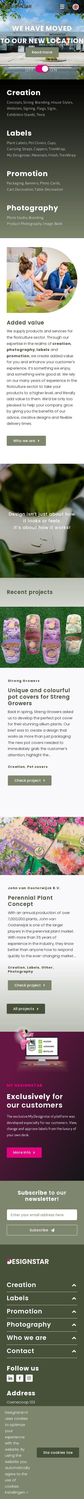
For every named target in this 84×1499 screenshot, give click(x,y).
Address (21, 1393)
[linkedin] (10, 1378)
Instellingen (15, 1492)
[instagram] (29, 1378)
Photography (32, 208)
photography (21, 349)
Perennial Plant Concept (30, 901)
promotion (18, 356)
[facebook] (19, 1378)
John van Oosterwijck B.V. (34, 888)
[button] (42, 1285)
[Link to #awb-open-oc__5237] (76, 7)
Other (47, 967)
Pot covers (37, 766)
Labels (19, 133)
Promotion (27, 174)
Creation (24, 93)
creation (61, 343)
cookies (12, 1486)
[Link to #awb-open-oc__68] (62, 6)
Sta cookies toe (58, 1452)
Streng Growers (24, 681)
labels (43, 349)
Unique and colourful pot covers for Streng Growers (39, 697)
